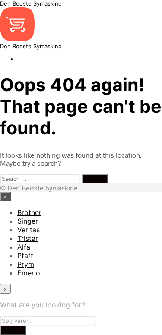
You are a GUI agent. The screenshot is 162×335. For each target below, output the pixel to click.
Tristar (27, 238)
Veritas (28, 229)
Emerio (28, 273)
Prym (25, 264)
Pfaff (25, 255)
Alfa (23, 247)
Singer (27, 221)
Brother (29, 212)
